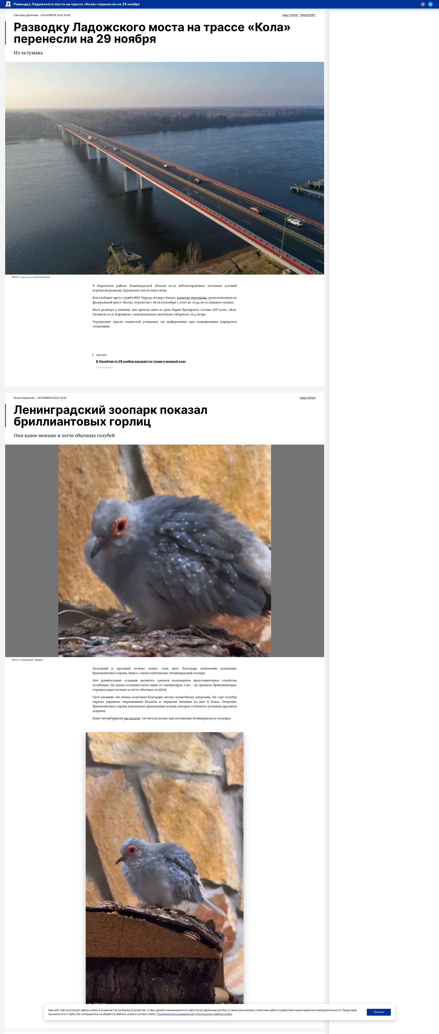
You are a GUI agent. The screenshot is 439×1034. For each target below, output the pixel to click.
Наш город (290, 15)
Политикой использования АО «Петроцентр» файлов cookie (194, 1014)
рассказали (132, 718)
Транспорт (308, 15)
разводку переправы (192, 297)
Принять (379, 1012)
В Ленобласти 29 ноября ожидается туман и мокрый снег (141, 361)
